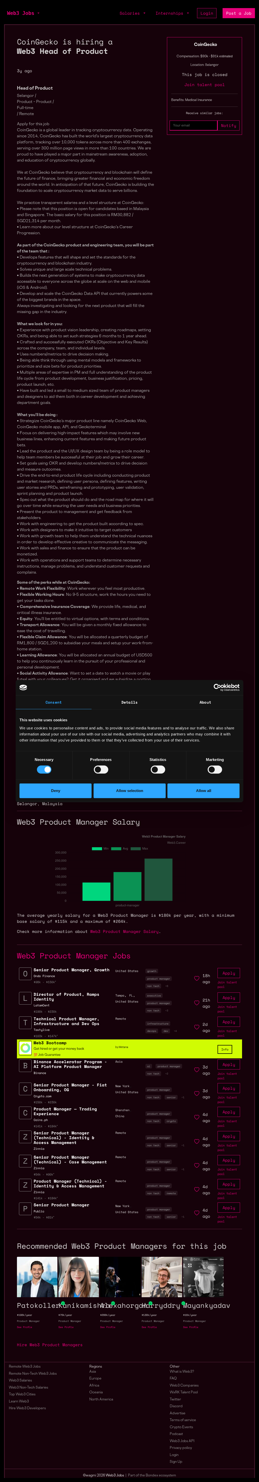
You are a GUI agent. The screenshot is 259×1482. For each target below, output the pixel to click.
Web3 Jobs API (182, 1441)
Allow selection (129, 790)
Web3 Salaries (20, 1380)
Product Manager (28, 1321)
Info (224, 1049)
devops (151, 1031)
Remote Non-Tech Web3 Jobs (33, 1373)
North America (101, 1399)
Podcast (176, 1434)
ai (148, 1066)
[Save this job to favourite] (197, 978)
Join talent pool (204, 85)
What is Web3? (182, 1371)
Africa (94, 1385)
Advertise (177, 1413)
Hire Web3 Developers (27, 1408)
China (119, 1116)
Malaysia (52, 804)
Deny (55, 790)
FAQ (173, 1378)
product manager (158, 978)
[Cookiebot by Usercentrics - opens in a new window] (217, 687)
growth (151, 971)
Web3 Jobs (20, 13)
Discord (176, 1406)
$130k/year (149, 1315)
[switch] (101, 769)
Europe (95, 1378)
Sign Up (176, 1462)
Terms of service (183, 1420)
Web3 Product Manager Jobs (74, 955)
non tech (153, 986)
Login (207, 13)
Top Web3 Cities (22, 1394)
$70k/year (65, 1315)
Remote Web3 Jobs (24, 1366)
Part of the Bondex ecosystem (152, 1475)
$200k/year (107, 1315)
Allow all (203, 790)
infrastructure (157, 1023)
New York (122, 1086)
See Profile (24, 1327)
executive (154, 995)
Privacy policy (181, 1448)
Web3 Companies (184, 1385)
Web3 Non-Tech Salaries (28, 1387)
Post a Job (238, 13)
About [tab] (205, 702)
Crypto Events (181, 1427)
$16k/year (190, 1315)
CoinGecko (205, 45)
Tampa (119, 995)
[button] (37, 13)
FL (131, 995)
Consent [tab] (54, 702)
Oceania (96, 1392)
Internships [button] (171, 13)
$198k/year (24, 1315)
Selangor (27, 804)
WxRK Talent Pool (184, 1392)
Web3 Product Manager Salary (124, 931)
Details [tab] (129, 702)
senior (171, 1097)
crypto (171, 1121)
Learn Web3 (19, 1401)
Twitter (175, 1399)
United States (126, 971)
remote (171, 1193)
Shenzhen (122, 1110)
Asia (92, 1371)
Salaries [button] (131, 13)
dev (166, 1031)
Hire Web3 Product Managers (50, 1345)
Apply (229, 973)
